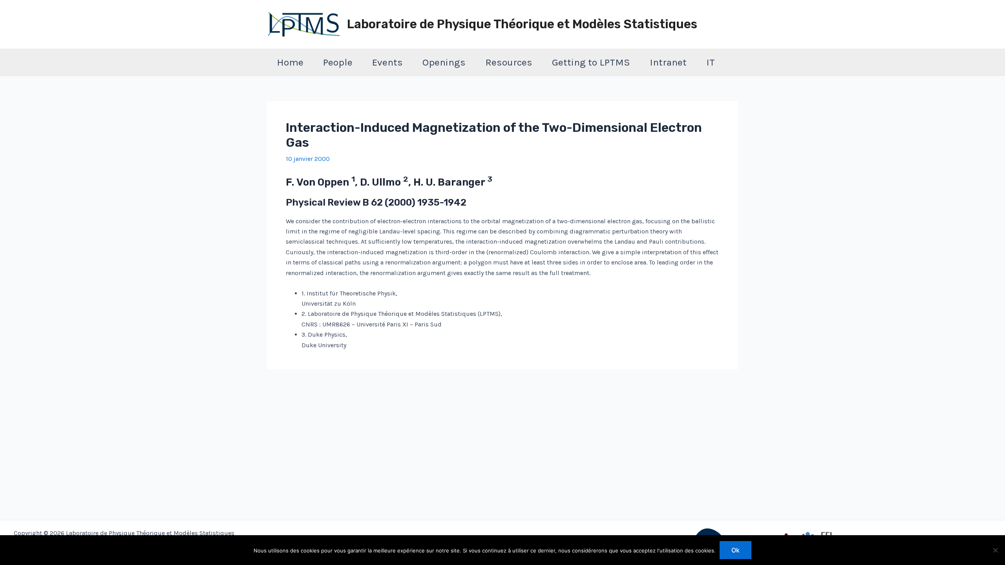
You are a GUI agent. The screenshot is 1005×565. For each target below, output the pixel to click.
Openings (444, 62)
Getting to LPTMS (591, 62)
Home (290, 62)
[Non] (995, 550)
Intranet (668, 62)
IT (710, 62)
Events (387, 62)
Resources (508, 62)
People (338, 62)
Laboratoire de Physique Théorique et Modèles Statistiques (522, 24)
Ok (735, 550)
